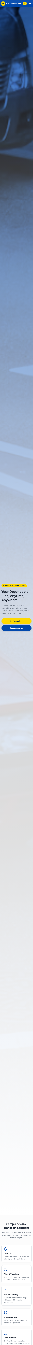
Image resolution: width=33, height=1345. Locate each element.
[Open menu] (30, 3)
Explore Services (16, 628)
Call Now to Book (16, 621)
